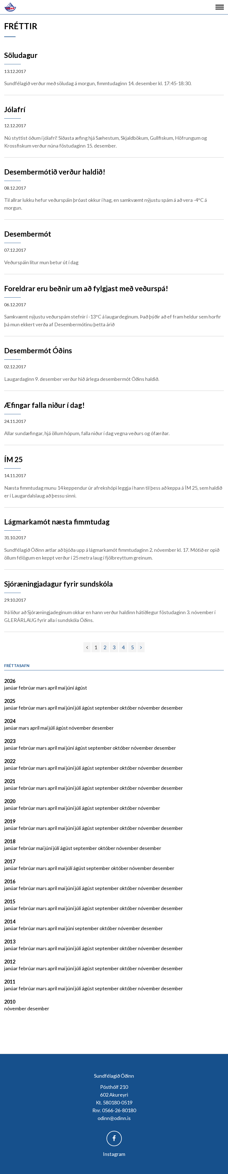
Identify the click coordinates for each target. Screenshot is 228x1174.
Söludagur (21, 55)
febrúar (27, 688)
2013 (9, 941)
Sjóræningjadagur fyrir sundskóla (58, 583)
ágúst (81, 688)
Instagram (114, 1154)
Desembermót (27, 233)
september (107, 708)
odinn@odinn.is (114, 1118)
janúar (11, 688)
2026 (9, 681)
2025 (9, 701)
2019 (9, 821)
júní (70, 688)
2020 (9, 801)
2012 (9, 962)
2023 (9, 741)
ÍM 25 (13, 459)
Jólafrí (14, 109)
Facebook (114, 1138)
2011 (9, 982)
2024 (9, 721)
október (129, 708)
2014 (9, 921)
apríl (53, 688)
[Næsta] (141, 647)
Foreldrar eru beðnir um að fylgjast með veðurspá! (86, 288)
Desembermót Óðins (38, 350)
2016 (9, 881)
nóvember (149, 708)
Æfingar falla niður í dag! (44, 405)
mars (42, 688)
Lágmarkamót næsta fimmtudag (57, 521)
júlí (78, 708)
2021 (9, 781)
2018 (9, 841)
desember (172, 708)
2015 (9, 901)
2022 (9, 761)
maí (62, 688)
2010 (9, 1002)
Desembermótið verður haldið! (54, 171)
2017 (9, 861)
